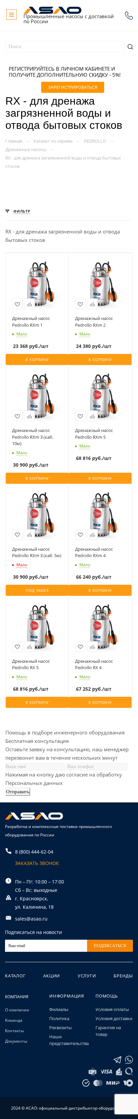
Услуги (87, 976)
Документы (16, 1041)
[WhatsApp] (129, 1060)
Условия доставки (113, 1018)
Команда (13, 1020)
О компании (17, 1010)
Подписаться (110, 945)
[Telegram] (117, 1060)
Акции (51, 976)
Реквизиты (60, 1027)
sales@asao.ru (31, 918)
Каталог (15, 976)
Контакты (14, 1031)
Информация (66, 996)
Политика (59, 1018)
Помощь (106, 996)
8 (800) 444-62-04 (129, 15)
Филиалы (58, 1009)
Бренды (123, 976)
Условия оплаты (112, 1009)
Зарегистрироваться (72, 87)
